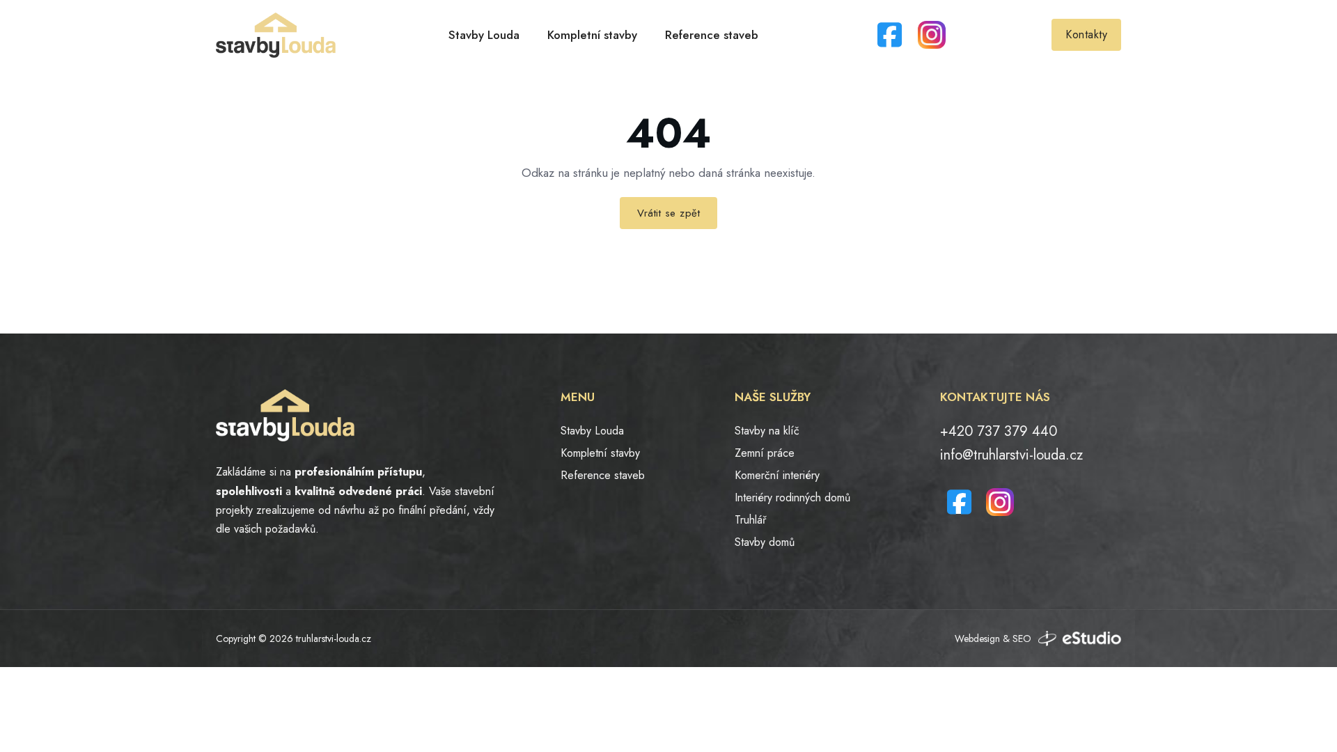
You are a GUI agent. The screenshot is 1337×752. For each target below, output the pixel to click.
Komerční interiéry (777, 475)
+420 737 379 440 (998, 431)
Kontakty (1086, 34)
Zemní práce (765, 453)
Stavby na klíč (767, 431)
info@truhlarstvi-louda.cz (1011, 455)
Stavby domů (765, 542)
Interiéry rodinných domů (792, 497)
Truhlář (750, 520)
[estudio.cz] (1079, 638)
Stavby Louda (483, 34)
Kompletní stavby (592, 34)
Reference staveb (711, 34)
